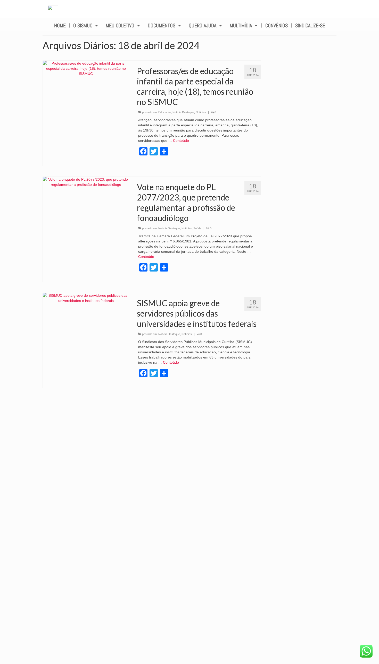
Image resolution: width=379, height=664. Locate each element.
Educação (164, 112)
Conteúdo (181, 140)
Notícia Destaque (183, 112)
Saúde (197, 228)
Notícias (201, 112)
